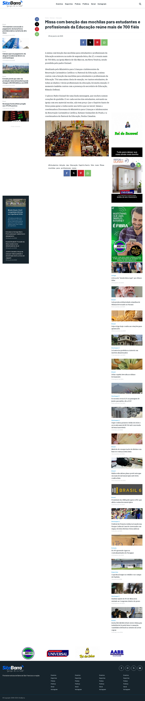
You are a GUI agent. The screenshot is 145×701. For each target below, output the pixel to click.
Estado (114, 548)
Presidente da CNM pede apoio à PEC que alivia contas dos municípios (126, 501)
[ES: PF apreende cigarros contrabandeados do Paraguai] (126, 540)
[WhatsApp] (37, 34)
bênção (62, 165)
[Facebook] (37, 19)
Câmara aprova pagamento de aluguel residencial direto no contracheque (14, 56)
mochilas (51, 168)
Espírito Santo (84, 165)
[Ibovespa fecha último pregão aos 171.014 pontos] (16, 116)
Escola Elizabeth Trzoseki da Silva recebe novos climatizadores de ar (15, 244)
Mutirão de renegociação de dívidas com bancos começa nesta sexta (126, 450)
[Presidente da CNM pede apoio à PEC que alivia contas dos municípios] (126, 489)
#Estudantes (53, 165)
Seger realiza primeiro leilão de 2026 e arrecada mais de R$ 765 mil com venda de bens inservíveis (126, 424)
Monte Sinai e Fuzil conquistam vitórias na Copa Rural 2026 (15, 212)
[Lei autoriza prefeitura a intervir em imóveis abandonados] (126, 340)
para (58, 168)
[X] (37, 24)
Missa (102, 165)
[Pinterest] (37, 29)
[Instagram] (127, 668)
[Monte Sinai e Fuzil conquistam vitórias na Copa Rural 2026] (16, 203)
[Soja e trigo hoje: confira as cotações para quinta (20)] (126, 315)
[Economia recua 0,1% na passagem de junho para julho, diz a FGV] (126, 388)
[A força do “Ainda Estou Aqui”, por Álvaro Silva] (126, 267)
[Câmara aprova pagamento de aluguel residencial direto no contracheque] (16, 68)
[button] (140, 4)
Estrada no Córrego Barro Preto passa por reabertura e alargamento (15, 234)
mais (97, 165)
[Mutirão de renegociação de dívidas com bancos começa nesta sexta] (126, 438)
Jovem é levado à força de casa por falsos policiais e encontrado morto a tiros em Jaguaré (15, 255)
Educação (59, 18)
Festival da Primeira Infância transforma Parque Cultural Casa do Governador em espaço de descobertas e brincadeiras (126, 526)
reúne (74, 168)
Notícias (52, 18)
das (67, 165)
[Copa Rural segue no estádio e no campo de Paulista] (126, 564)
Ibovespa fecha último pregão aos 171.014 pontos (14, 105)
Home (47, 18)
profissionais (66, 168)
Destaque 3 (115, 396)
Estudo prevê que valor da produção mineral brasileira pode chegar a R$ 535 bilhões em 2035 (15, 81)
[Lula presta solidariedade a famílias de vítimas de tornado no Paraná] (126, 291)
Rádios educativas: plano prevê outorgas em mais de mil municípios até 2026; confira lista (126, 475)
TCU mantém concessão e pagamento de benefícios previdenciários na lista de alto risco (15, 30)
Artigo (113, 275)
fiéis (92, 165)
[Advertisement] (16, 159)
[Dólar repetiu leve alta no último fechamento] (126, 364)
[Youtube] (139, 668)
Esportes (114, 572)
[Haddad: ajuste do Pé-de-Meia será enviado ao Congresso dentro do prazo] (126, 588)
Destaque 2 (115, 348)
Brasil (4, 24)
